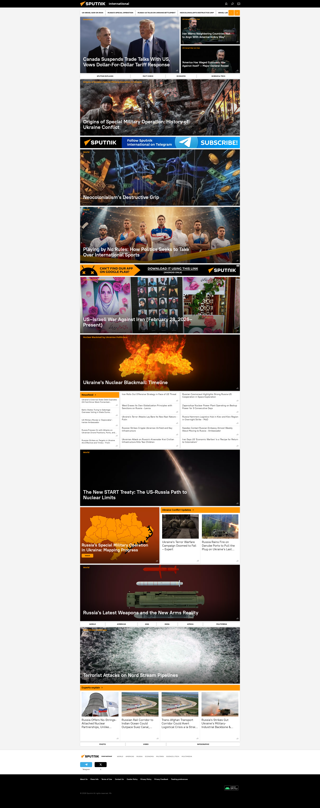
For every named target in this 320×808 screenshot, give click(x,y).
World (86, 152)
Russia (139, 756)
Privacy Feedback (161, 779)
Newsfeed (87, 395)
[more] (177, 70)
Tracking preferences (179, 779)
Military (160, 756)
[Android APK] (231, 788)
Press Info (94, 779)
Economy (149, 756)
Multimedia (187, 756)
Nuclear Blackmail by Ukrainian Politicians (105, 337)
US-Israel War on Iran (191, 19)
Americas (88, 19)
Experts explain (91, 687)
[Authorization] (226, 3)
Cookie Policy (132, 779)
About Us (84, 779)
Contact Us (119, 779)
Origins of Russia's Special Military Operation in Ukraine (112, 82)
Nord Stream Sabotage (95, 630)
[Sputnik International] (94, 7)
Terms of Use (107, 779)
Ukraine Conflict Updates (176, 510)
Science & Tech (172, 756)
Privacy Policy (145, 779)
